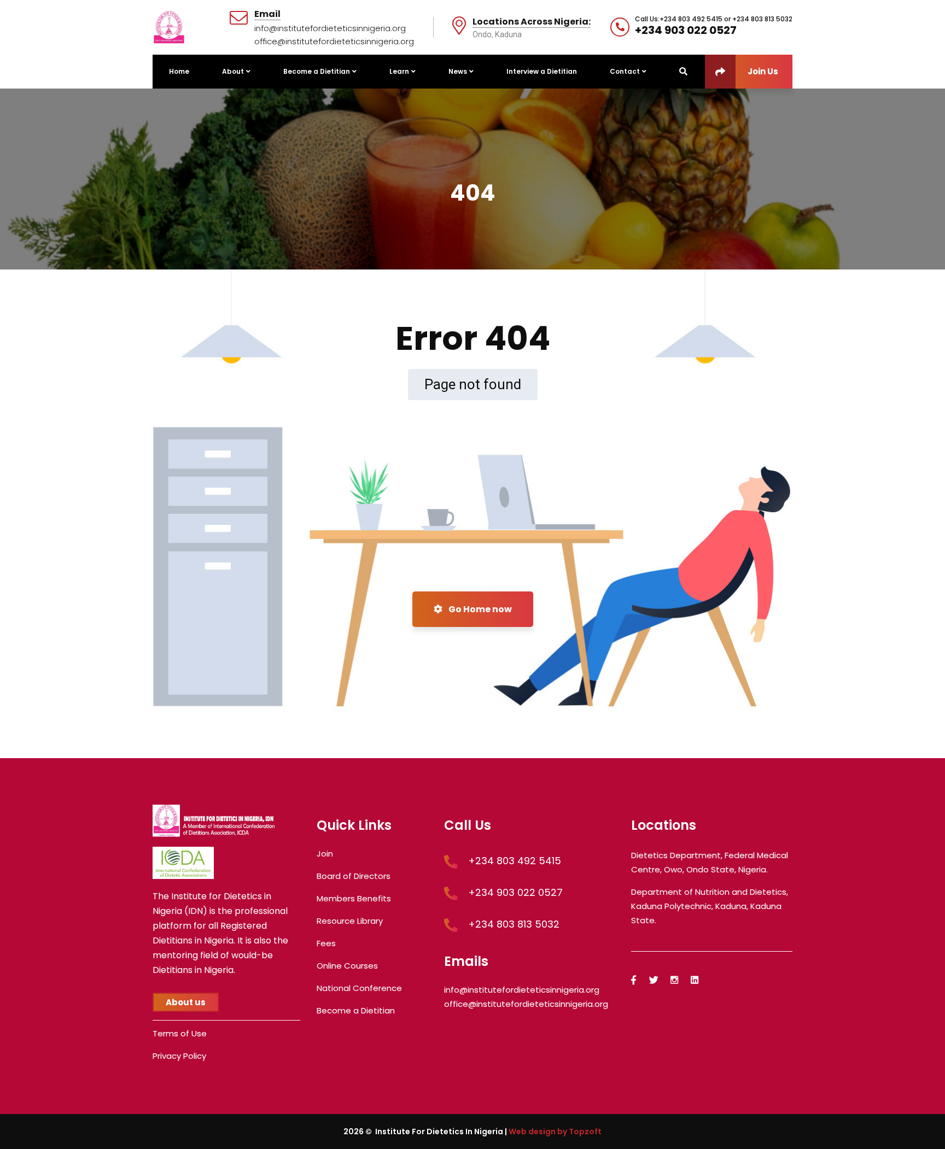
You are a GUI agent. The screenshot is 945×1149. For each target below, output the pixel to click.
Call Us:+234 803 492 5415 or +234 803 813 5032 (713, 19)
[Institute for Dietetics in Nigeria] (169, 26)
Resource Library (350, 921)
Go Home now (479, 609)
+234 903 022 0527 (686, 30)
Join (325, 853)
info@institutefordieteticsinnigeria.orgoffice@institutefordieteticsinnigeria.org (334, 34)
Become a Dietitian (356, 1010)
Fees (326, 943)
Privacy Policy (179, 1056)
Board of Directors (353, 876)
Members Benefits (354, 898)
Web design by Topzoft (555, 1131)
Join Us (763, 71)
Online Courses (347, 965)
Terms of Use (180, 1033)
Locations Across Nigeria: (531, 22)
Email (267, 14)
